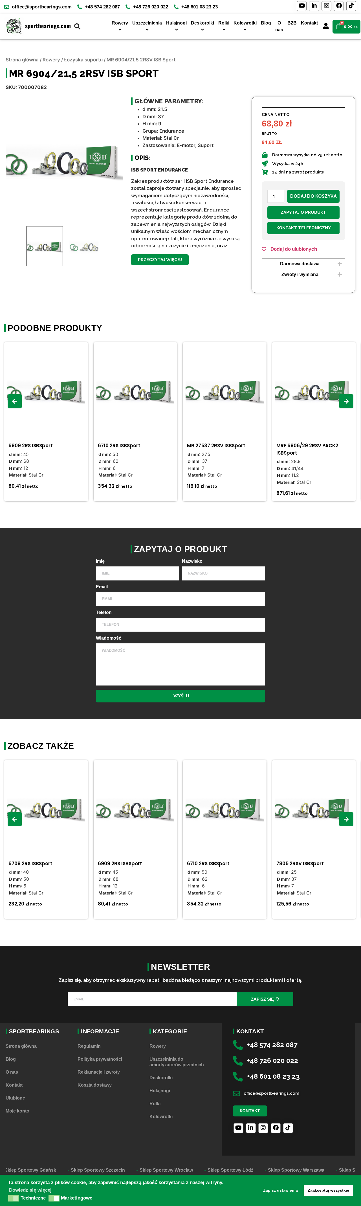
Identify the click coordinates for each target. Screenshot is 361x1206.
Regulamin (89, 1046)
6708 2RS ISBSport (30, 863)
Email (102, 587)
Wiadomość (108, 638)
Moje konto (17, 1111)
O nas (12, 1072)
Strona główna (22, 60)
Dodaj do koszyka (313, 196)
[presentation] (15, 401)
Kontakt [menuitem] (309, 23)
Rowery (51, 60)
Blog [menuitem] (266, 23)
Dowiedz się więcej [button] (30, 1190)
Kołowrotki (161, 1116)
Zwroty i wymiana (299, 274)
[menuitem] (119, 26)
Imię (100, 561)
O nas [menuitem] (279, 26)
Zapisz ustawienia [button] (280, 1190)
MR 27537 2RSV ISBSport (216, 445)
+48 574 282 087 (102, 7)
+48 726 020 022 (150, 7)
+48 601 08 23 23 (199, 7)
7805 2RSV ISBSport (300, 863)
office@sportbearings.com (42, 7)
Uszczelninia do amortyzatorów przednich (176, 1062)
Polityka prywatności (100, 1059)
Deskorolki (161, 1077)
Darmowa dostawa (300, 263)
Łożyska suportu (83, 60)
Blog (11, 1059)
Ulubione (15, 1098)
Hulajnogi (159, 1090)
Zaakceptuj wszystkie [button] (328, 1190)
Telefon (104, 612)
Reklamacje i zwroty (99, 1072)
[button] (160, 259)
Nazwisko (192, 561)
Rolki (154, 1103)
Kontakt (14, 1085)
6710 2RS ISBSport (119, 445)
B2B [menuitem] (292, 23)
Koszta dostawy (95, 1085)
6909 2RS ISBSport (30, 445)
